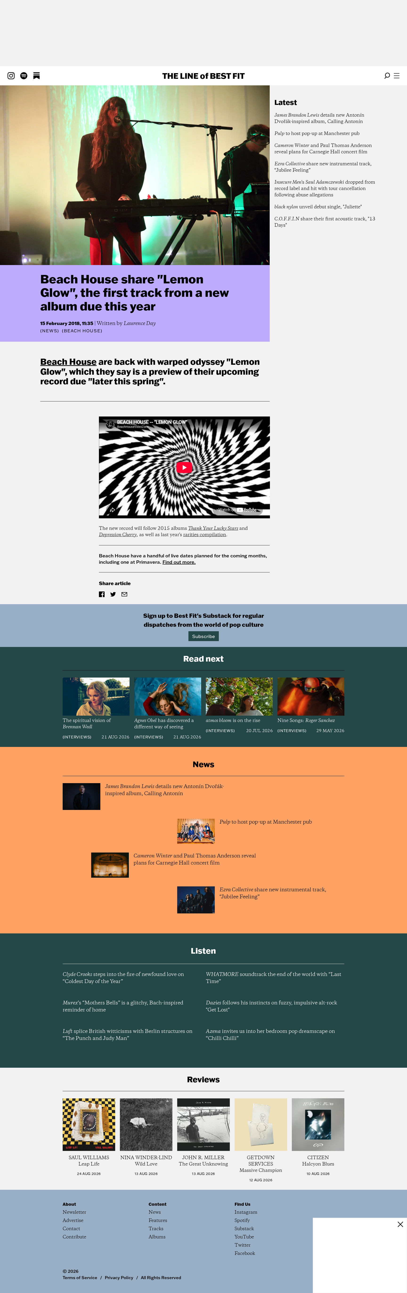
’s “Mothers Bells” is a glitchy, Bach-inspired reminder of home (123, 1006)
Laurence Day (140, 323)
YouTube (244, 1237)
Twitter (243, 1245)
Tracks (156, 1229)
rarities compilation (204, 535)
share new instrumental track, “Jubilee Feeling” (323, 167)
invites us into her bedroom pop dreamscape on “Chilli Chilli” (270, 1035)
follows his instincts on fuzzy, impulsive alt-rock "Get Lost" (271, 1006)
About (69, 1204)
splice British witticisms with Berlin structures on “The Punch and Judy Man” (127, 1035)
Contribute (74, 1237)
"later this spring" (125, 381)
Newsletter (74, 1212)
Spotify (242, 1221)
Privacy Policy (119, 1277)
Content (158, 1204)
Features (158, 1221)
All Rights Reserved (161, 1277)
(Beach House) (82, 331)
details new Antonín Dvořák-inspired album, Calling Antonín (319, 118)
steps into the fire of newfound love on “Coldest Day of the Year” (123, 978)
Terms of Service (80, 1277)
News (49, 330)
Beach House (68, 361)
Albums (157, 1237)
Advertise (73, 1221)
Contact (71, 1229)
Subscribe (203, 636)
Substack (244, 1229)
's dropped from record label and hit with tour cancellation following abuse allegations (324, 188)
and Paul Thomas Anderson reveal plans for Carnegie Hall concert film (323, 149)
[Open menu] (396, 75)
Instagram (246, 1212)
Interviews (77, 737)
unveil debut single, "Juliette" (318, 207)
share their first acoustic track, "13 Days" (324, 222)
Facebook (245, 1253)
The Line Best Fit (203, 76)
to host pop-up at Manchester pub (316, 134)
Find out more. (179, 562)
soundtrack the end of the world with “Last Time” (273, 978)
